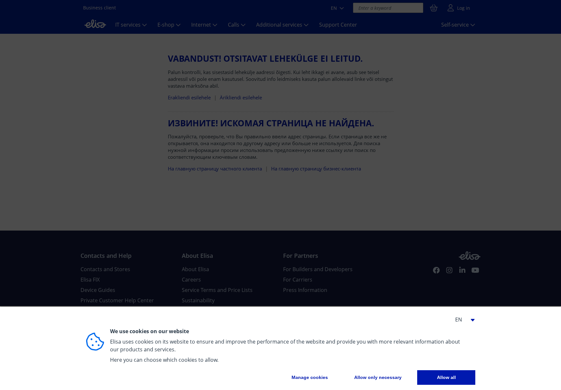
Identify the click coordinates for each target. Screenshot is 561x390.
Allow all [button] (446, 377)
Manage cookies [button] (310, 377)
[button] (462, 319)
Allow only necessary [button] (378, 377)
